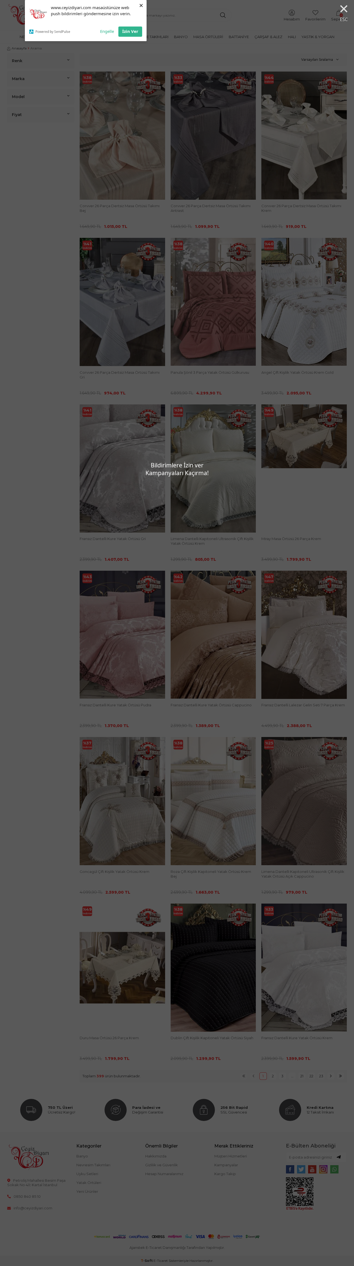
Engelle (107, 31)
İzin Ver (130, 31)
